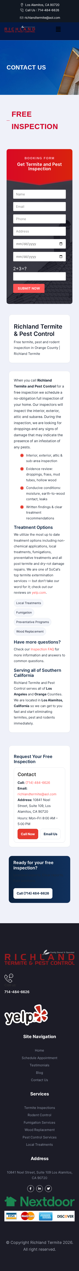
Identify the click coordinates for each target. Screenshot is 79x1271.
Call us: (10, 985)
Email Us (50, 834)
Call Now (28, 834)
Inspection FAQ (42, 649)
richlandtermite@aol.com (37, 794)
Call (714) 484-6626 (33, 893)
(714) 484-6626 (37, 783)
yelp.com (39, 592)
